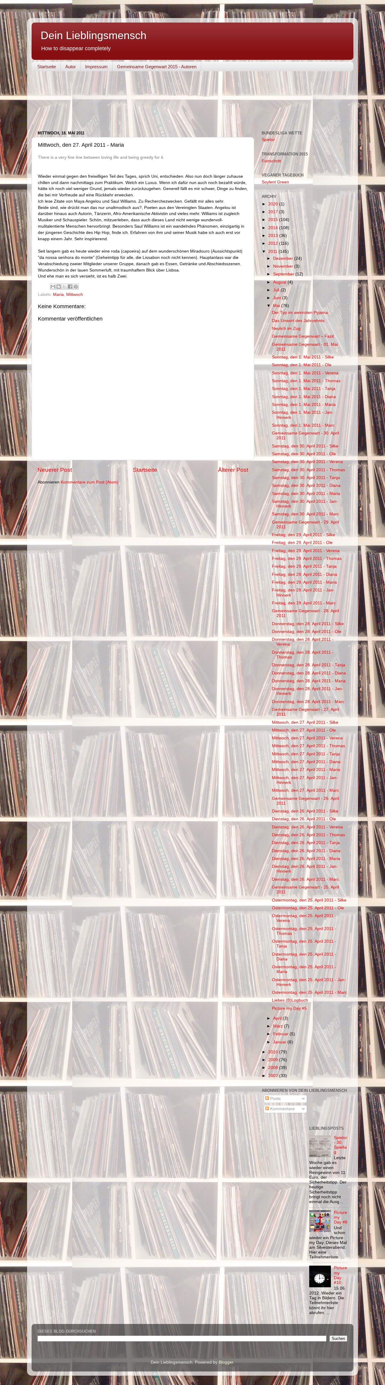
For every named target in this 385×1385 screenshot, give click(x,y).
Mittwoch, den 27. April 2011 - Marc (305, 790)
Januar (280, 1042)
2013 (273, 235)
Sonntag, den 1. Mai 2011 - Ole (301, 365)
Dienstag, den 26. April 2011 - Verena (307, 827)
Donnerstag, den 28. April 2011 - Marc (308, 701)
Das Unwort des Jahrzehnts (298, 320)
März (278, 1026)
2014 (273, 228)
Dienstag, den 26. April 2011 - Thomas (308, 835)
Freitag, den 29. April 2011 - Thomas (307, 558)
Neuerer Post (55, 470)
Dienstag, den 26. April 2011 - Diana (306, 851)
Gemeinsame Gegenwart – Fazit (303, 336)
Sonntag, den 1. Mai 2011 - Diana (304, 397)
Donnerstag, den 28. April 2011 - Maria (309, 681)
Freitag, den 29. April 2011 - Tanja (304, 566)
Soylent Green (275, 182)
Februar (281, 1034)
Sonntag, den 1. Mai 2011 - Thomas (306, 381)
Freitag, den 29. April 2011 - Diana (304, 574)
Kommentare (282, 1109)
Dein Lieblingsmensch (93, 35)
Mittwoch (74, 294)
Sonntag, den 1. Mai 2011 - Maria (304, 404)
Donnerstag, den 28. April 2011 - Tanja (308, 665)
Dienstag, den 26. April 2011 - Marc (305, 879)
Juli (277, 290)
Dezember (283, 258)
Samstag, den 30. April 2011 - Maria (306, 493)
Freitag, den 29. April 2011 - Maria (304, 582)
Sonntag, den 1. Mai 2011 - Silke (303, 357)
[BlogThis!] (59, 287)
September (284, 274)
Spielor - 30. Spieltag (340, 1145)
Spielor (268, 139)
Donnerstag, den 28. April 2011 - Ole (306, 631)
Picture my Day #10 (340, 1275)
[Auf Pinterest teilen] (76, 287)
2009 (273, 1060)
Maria (58, 294)
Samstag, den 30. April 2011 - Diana (306, 485)
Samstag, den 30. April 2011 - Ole (304, 454)
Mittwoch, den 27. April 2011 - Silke (305, 722)
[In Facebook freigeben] (70, 287)
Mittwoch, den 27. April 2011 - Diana (306, 762)
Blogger (226, 1362)
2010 (273, 1052)
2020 (273, 204)
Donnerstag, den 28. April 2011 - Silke (308, 624)
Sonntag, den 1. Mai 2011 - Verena (305, 373)
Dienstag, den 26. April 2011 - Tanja (306, 842)
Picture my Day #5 (289, 1008)
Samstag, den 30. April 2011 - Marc (305, 514)
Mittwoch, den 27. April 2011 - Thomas (308, 746)
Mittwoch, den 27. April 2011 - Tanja (306, 754)
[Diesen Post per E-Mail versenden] (53, 287)
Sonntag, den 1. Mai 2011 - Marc (303, 425)
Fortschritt (271, 161)
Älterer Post (233, 470)
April (278, 1018)
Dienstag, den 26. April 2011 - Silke (305, 811)
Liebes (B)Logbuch (290, 1000)
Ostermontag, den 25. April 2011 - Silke (309, 900)
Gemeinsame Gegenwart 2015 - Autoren (156, 66)
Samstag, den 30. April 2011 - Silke (305, 446)
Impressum (96, 66)
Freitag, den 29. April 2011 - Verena (306, 550)
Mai (277, 305)
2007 (273, 1075)
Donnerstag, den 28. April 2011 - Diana (309, 673)
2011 (273, 251)
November (283, 266)
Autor (70, 66)
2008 (273, 1067)
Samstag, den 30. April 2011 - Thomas (308, 470)
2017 (273, 212)
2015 (273, 219)
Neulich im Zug (286, 328)
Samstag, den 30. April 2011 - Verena (307, 461)
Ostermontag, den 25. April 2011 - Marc (309, 992)
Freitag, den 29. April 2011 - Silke (303, 535)
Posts (275, 1098)
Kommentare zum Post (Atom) (90, 482)
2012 (273, 243)
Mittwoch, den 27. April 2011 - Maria (306, 769)
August (280, 282)
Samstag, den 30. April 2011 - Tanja (306, 477)
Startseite (46, 66)
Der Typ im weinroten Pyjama (300, 312)
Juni (277, 298)
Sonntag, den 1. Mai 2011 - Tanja (303, 388)
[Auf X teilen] (64, 287)
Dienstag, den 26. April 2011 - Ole (304, 819)
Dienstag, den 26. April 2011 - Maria (306, 858)
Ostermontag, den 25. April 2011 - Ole (308, 908)
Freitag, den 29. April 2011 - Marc (304, 603)
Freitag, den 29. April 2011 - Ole (302, 542)
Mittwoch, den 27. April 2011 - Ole (304, 730)
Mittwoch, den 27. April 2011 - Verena (307, 738)
